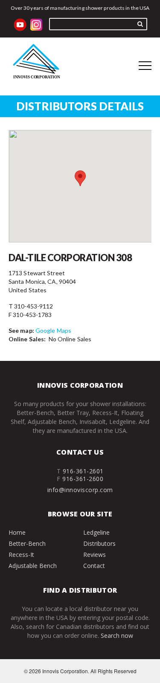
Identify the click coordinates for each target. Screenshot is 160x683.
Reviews (94, 554)
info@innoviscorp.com (80, 490)
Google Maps (53, 330)
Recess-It (21, 554)
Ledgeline (96, 532)
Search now (117, 635)
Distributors (99, 543)
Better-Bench (27, 543)
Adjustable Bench (33, 566)
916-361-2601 (83, 471)
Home (17, 532)
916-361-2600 (82, 479)
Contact (94, 566)
